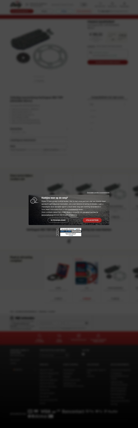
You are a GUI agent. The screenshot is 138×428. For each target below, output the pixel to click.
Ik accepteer (92, 220)
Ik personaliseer (58, 220)
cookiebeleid (73, 209)
